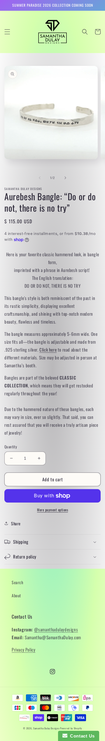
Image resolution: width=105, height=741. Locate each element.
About (16, 595)
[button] (7, 31)
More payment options (52, 509)
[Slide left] (39, 177)
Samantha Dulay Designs (46, 728)
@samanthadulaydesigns (56, 629)
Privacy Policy (23, 649)
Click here (48, 349)
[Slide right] (65, 177)
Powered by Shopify (71, 728)
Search (17, 582)
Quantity (10, 446)
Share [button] (16, 523)
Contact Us (81, 735)
